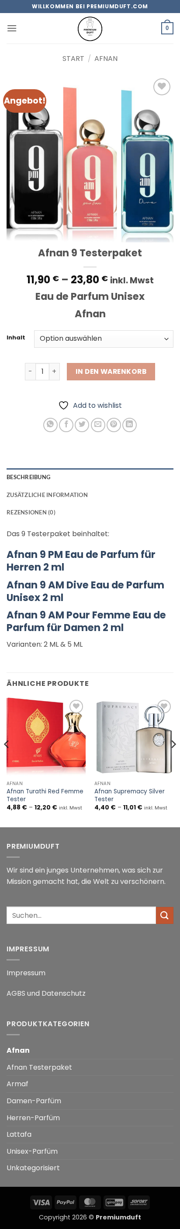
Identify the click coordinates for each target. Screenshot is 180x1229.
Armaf (17, 1084)
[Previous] (7, 761)
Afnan (106, 59)
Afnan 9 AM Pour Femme (86, 621)
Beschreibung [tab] (28, 476)
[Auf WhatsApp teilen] (50, 425)
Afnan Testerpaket (39, 1067)
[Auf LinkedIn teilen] (129, 425)
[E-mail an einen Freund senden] (98, 425)
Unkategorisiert (33, 1168)
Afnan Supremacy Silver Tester (129, 795)
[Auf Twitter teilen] (82, 425)
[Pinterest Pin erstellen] (114, 425)
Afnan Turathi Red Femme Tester (45, 795)
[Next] (173, 761)
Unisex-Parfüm (32, 1151)
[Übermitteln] (164, 915)
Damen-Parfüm (34, 1101)
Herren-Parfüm (33, 1118)
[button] (12, 28)
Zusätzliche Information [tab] (47, 494)
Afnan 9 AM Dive (85, 591)
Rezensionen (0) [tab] (31, 512)
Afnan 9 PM (81, 560)
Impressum (26, 973)
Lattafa (19, 1134)
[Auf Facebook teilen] (66, 425)
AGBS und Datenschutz (46, 993)
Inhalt (16, 338)
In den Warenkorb (111, 371)
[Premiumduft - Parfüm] (90, 28)
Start (73, 59)
